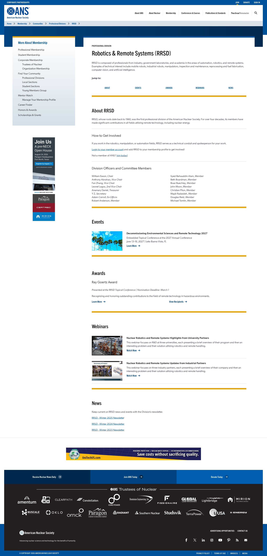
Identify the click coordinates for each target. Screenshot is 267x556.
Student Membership (29, 54)
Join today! (122, 155)
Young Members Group (34, 90)
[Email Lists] (246, 540)
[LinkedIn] (203, 540)
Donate (246, 2)
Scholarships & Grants (29, 114)
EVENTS (138, 87)
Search (256, 13)
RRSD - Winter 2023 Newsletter (108, 429)
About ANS (139, 13)
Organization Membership (36, 68)
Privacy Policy (203, 553)
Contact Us (243, 530)
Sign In (257, 2)
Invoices (234, 553)
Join (237, 2)
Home (9, 23)
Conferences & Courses (190, 13)
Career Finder (25, 104)
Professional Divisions (57, 23)
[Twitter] (195, 540)
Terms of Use (220, 553)
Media (245, 553)
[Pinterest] (229, 540)
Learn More (132, 245)
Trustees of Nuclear (32, 64)
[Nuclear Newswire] (237, 540)
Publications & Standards (216, 13)
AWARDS (169, 87)
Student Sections (31, 86)
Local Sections (29, 81)
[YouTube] (220, 540)
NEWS (230, 87)
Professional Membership (31, 49)
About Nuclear (154, 13)
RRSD (74, 23)
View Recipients (176, 301)
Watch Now (132, 350)
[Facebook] (186, 540)
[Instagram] (212, 540)
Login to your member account (107, 149)
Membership (171, 13)
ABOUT (107, 87)
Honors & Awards (27, 109)
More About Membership (32, 42)
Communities (38, 23)
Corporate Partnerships (18, 2)
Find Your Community (29, 73)
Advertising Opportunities (222, 530)
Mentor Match (25, 95)
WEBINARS (200, 87)
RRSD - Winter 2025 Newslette (107, 417)
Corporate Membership (30, 59)
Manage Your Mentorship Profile (39, 99)
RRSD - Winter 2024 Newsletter (108, 423)
